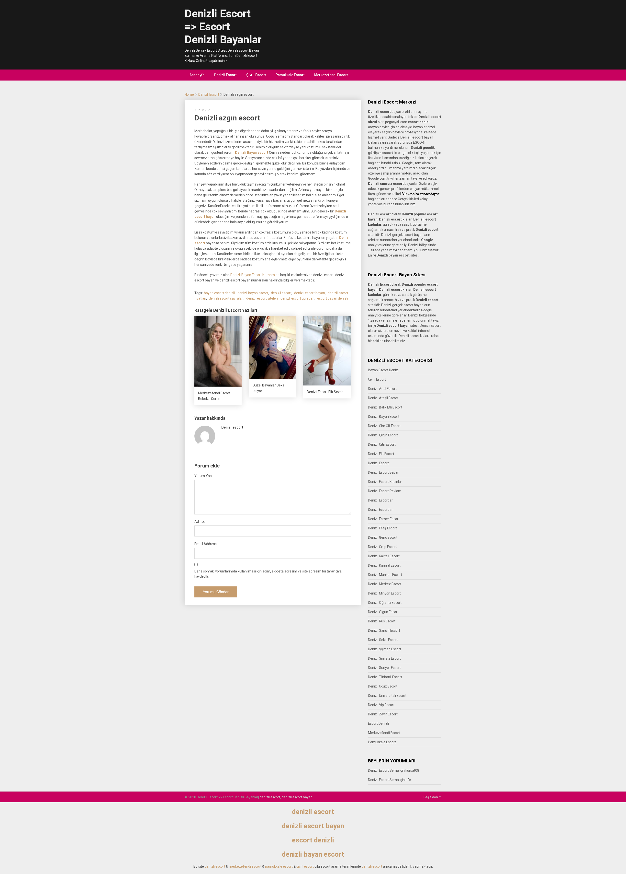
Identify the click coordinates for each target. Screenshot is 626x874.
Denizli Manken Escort (385, 575)
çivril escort (305, 866)
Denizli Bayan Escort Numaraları (254, 275)
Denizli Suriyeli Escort (384, 668)
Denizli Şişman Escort (384, 649)
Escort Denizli (378, 723)
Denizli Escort (225, 75)
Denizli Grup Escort (382, 547)
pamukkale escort (279, 866)
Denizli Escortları (380, 510)
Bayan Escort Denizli (383, 370)
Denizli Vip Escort (381, 705)
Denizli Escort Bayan (383, 472)
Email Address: (205, 544)
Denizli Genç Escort (382, 537)
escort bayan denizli (332, 298)
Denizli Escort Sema (383, 770)
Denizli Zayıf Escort (383, 714)
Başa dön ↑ (432, 797)
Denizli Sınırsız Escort (384, 658)
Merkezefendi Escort (331, 75)
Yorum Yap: (203, 476)
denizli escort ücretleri (297, 298)
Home (189, 94)
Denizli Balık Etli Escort (385, 407)
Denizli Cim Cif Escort (384, 426)
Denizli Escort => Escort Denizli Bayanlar (223, 26)
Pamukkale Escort (290, 75)
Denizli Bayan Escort (383, 417)
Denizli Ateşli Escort (383, 398)
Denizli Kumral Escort (384, 565)
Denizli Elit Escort (381, 454)
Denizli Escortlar (380, 500)
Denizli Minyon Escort (384, 593)
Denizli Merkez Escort (384, 584)
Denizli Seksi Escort (383, 640)
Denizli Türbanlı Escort (385, 677)
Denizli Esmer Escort (384, 519)
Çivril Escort (256, 75)
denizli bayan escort (252, 293)
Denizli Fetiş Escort (382, 528)
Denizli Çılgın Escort (383, 435)
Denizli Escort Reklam (384, 491)
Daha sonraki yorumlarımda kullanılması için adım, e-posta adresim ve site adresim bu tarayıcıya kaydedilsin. (268, 573)
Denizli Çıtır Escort (382, 444)
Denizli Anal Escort (382, 389)
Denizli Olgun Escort (383, 612)
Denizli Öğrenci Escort (385, 603)
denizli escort (281, 293)
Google (426, 310)
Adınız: (199, 522)
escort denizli (419, 122)
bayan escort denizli (219, 293)
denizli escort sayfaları (226, 298)
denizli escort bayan (309, 293)
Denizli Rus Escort (381, 621)
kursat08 (412, 770)
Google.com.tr (379, 178)
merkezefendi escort (245, 866)
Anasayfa (197, 75)
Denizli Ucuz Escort (382, 686)
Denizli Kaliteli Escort (384, 556)
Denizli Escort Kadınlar (385, 482)
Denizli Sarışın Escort (384, 630)
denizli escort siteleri (262, 298)
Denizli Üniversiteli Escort (387, 696)
